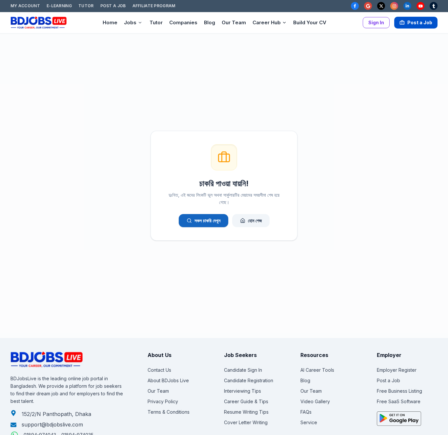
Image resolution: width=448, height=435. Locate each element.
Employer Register (397, 370)
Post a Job (113, 5)
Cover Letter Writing (246, 422)
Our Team (234, 22)
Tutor (86, 5)
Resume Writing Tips (246, 412)
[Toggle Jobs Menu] (140, 23)
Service (308, 422)
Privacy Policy (163, 401)
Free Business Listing (399, 391)
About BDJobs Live (168, 380)
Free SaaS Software (398, 401)
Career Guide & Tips (246, 401)
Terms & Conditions (169, 412)
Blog (209, 22)
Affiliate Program (153, 5)
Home (110, 22)
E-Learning (59, 5)
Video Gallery (315, 401)
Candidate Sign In (243, 370)
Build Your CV (309, 22)
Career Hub (267, 22)
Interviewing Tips (242, 391)
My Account (25, 5)
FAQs (306, 412)
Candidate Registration (248, 380)
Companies (183, 22)
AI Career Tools (317, 370)
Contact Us (159, 370)
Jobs (130, 22)
